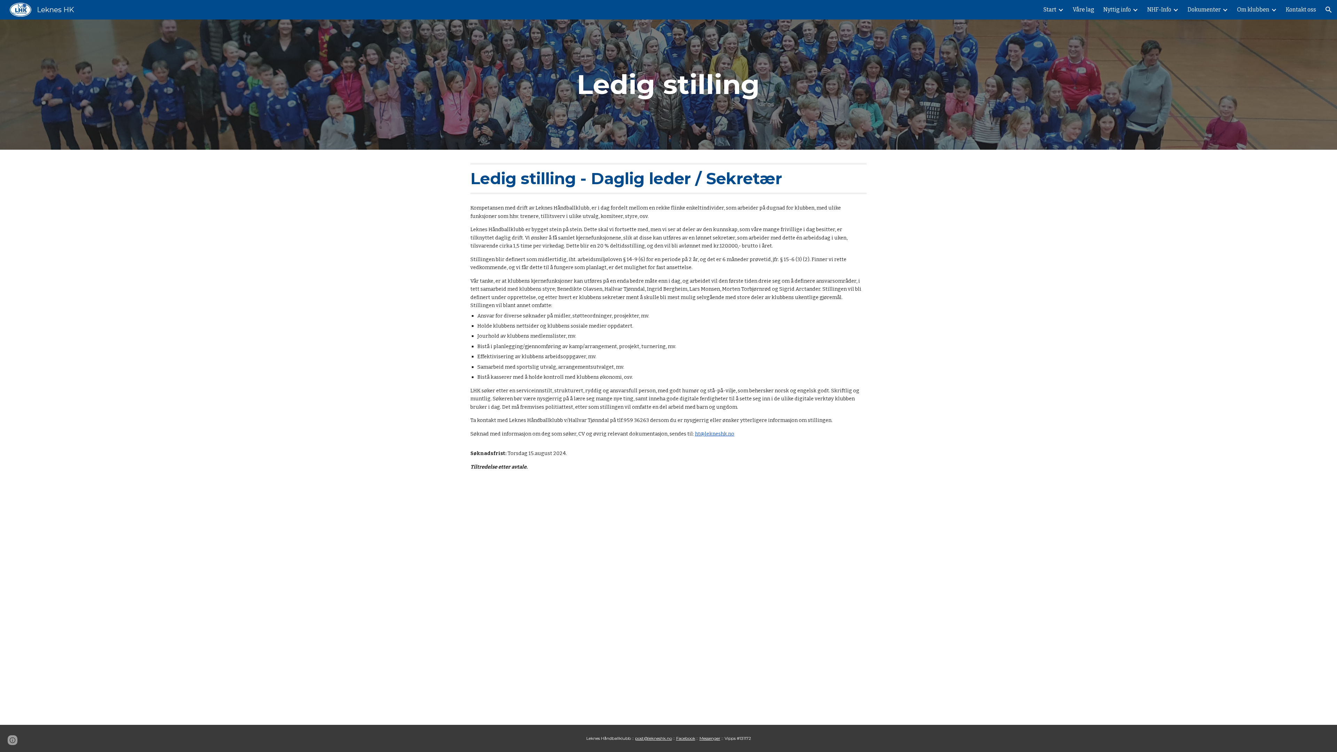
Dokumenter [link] (1204, 9)
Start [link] (1049, 9)
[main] (668, 84)
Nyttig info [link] (1117, 9)
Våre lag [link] (1083, 9)
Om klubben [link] (1253, 9)
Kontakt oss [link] (1301, 9)
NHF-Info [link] (1159, 9)
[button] (1328, 9)
